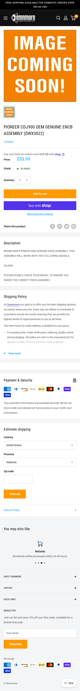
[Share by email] (73, 226)
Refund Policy (12, 510)
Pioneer (8, 141)
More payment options (40, 214)
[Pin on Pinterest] (59, 226)
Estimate (14, 494)
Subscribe (15, 644)
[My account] (66, 18)
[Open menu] (5, 18)
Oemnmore (13, 304)
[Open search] (58, 18)
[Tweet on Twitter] (66, 226)
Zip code (9, 471)
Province (9, 454)
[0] (73, 18)
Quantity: (9, 180)
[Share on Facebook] (52, 226)
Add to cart (40, 193)
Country (8, 437)
